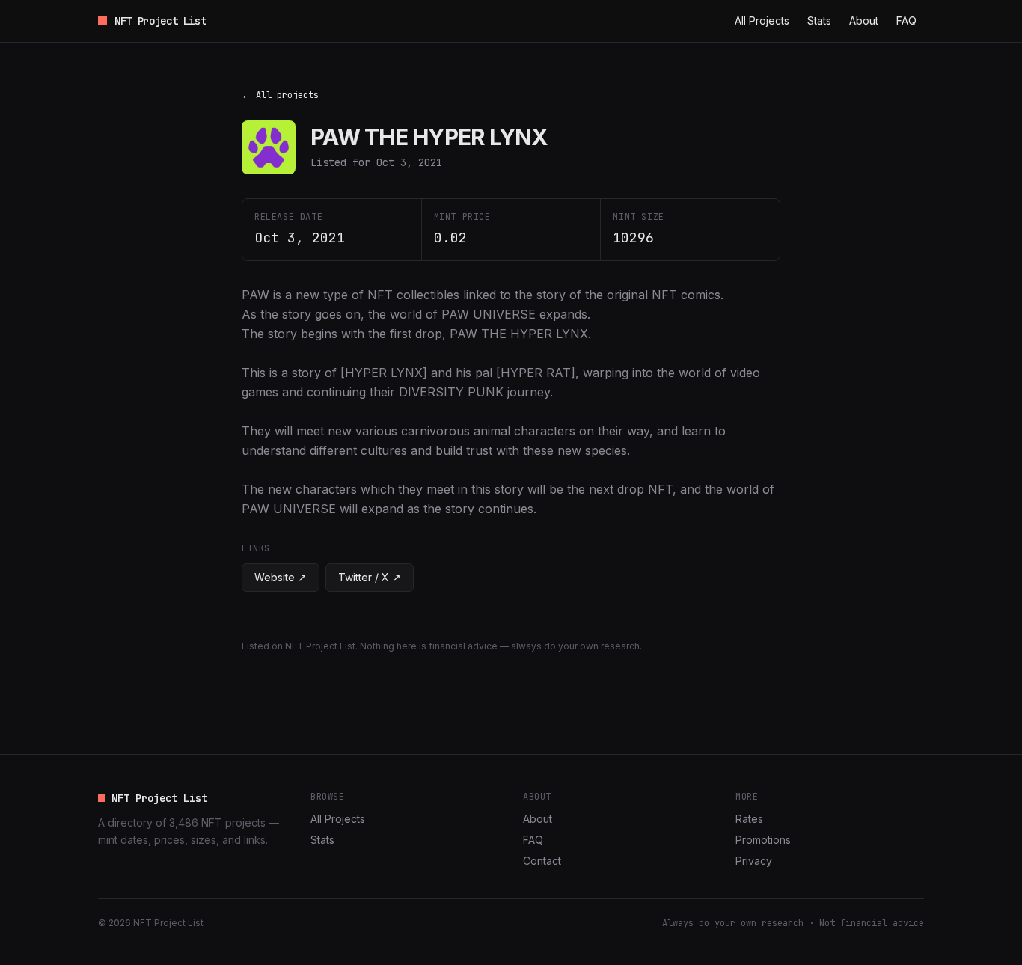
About (863, 20)
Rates (749, 818)
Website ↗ (280, 577)
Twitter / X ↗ (369, 577)
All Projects (762, 20)
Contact (542, 860)
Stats (819, 20)
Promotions (763, 839)
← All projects (280, 95)
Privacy (753, 860)
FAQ (906, 20)
